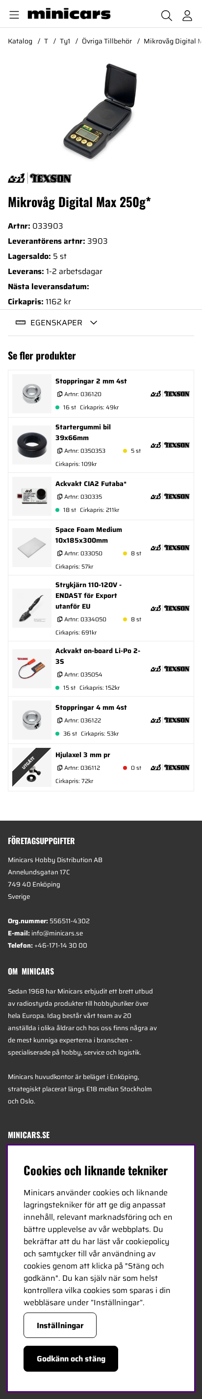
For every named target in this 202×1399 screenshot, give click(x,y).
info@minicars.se (57, 933)
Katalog (20, 41)
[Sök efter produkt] (166, 13)
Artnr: (82, 394)
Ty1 (65, 41)
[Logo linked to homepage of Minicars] (73, 14)
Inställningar (60, 1325)
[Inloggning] (187, 13)
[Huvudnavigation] (12, 13)
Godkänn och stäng (71, 1359)
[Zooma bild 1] (101, 111)
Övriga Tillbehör (107, 41)
